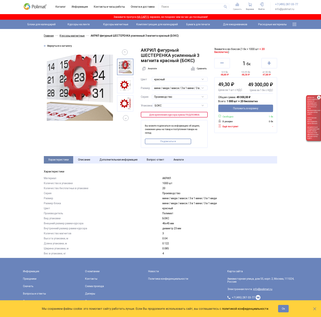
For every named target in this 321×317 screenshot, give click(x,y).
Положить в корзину (245, 108)
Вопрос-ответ (155, 159)
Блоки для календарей (41, 24)
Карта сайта (235, 271)
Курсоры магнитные (115, 24)
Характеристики (58, 159)
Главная (49, 35)
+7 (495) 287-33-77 (286, 4)
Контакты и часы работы (109, 6)
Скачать (28, 286)
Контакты (91, 278)
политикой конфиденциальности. (245, 308)
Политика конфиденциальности (168, 278)
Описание (84, 159)
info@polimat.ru (284, 9)
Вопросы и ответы (34, 293)
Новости (153, 271)
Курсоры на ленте (79, 24)
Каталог (61, 6)
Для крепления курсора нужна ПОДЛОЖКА (174, 114)
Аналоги (179, 159)
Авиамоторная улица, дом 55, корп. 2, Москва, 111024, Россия (260, 280)
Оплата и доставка (143, 6)
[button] (125, 52)
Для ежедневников (235, 24)
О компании (92, 271)
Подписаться (168, 141)
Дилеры (90, 293)
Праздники (29, 278)
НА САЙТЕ (143, 16)
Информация (80, 6)
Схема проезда (94, 286)
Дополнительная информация (118, 159)
